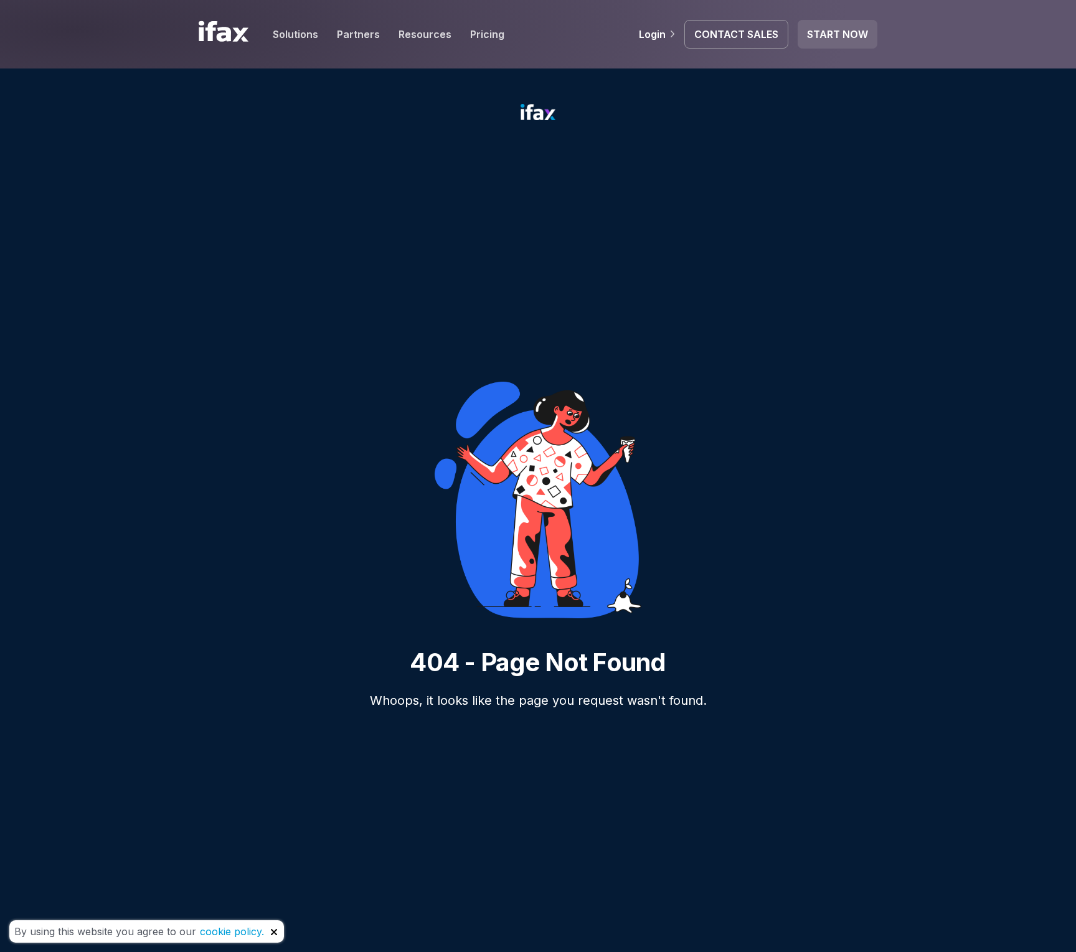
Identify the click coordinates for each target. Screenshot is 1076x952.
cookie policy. (232, 931)
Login (652, 34)
